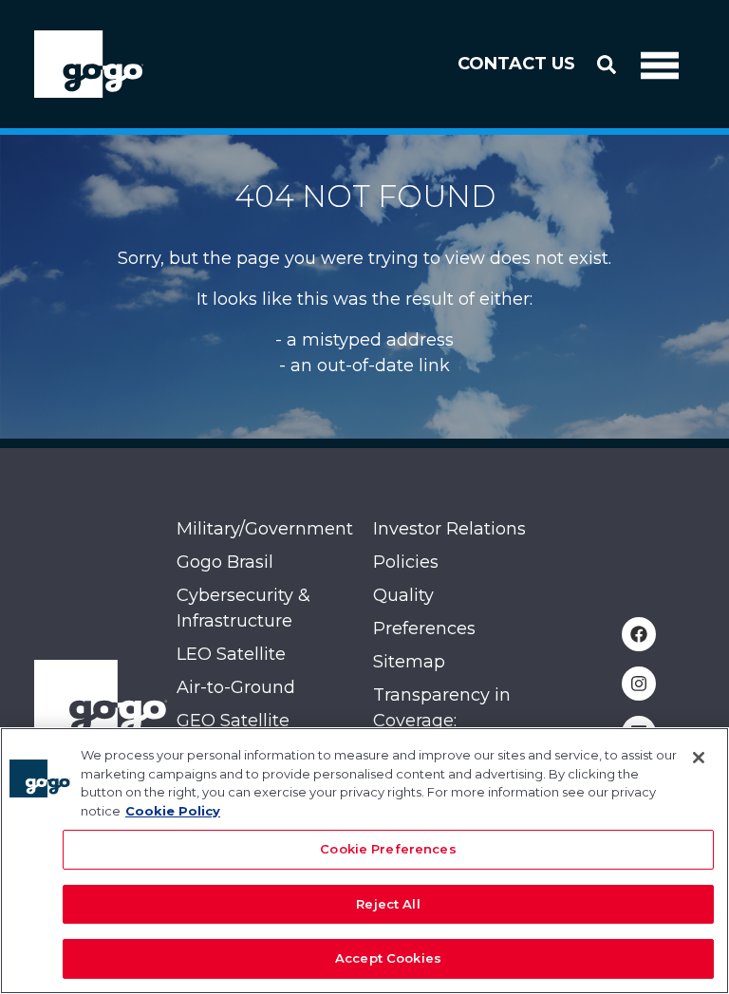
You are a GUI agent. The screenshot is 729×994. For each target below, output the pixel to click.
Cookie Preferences (388, 848)
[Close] (699, 757)
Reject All (388, 903)
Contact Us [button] (516, 63)
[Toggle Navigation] (659, 64)
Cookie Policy (172, 810)
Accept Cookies (388, 958)
